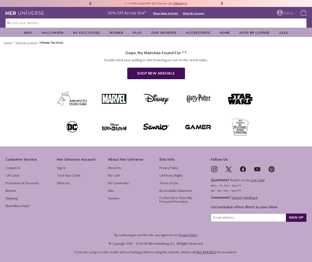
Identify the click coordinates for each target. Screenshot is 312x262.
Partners (114, 198)
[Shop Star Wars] (240, 99)
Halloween (52, 32)
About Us (114, 168)
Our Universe (164, 32)
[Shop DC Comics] (72, 127)
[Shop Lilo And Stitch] (114, 127)
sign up (296, 217)
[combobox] (156, 23)
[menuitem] (303, 12)
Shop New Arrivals (165, 13)
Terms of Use (168, 183)
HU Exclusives (86, 32)
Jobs (111, 191)
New (28, 32)
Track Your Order (69, 176)
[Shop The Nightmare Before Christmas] (240, 127)
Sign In (61, 168)
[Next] (221, 3)
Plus (137, 32)
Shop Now (175, 3)
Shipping (11, 198)
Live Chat (257, 180)
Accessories (198, 32)
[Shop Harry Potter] (198, 99)
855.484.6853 (206, 252)
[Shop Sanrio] (156, 127)
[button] (285, 12)
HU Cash (114, 176)
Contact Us (13, 168)
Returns (11, 191)
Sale (283, 32)
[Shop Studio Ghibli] (72, 99)
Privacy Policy (168, 168)
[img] (214, 169)
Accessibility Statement (175, 191)
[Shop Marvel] (114, 99)
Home (225, 32)
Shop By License (193, 13)
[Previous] (90, 3)
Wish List (63, 183)
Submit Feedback (244, 198)
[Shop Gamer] (198, 127)
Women (116, 32)
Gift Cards (13, 176)
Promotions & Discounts (22, 183)
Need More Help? (18, 206)
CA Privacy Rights (171, 176)
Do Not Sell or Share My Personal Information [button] (175, 200)
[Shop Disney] (156, 99)
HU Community (118, 183)
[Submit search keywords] (9, 22)
